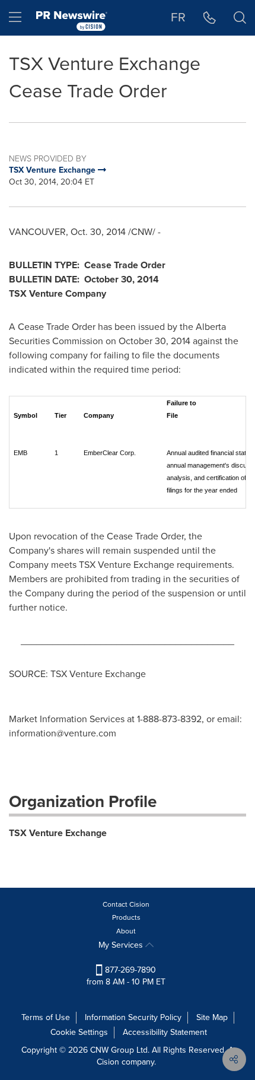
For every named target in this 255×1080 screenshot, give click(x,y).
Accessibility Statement (165, 1032)
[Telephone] (210, 18)
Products (126, 917)
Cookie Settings (79, 1032)
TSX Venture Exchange (58, 833)
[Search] (240, 18)
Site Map (212, 1017)
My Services (121, 945)
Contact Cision (126, 904)
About (126, 931)
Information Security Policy (133, 1017)
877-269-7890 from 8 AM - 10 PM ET (126, 976)
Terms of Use (45, 1017)
